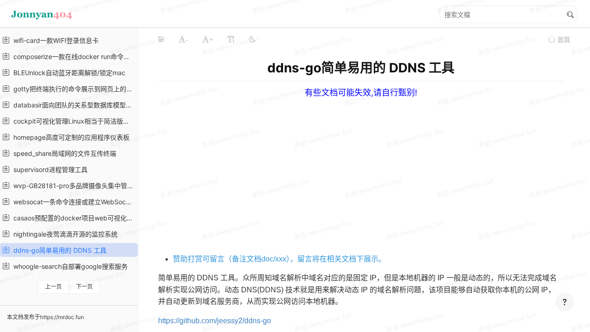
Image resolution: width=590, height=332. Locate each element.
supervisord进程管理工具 (49, 169)
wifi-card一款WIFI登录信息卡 (54, 40)
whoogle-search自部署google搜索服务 (69, 266)
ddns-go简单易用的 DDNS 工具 (58, 250)
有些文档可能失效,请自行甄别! (361, 92)
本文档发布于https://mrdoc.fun (45, 317)
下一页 (84, 286)
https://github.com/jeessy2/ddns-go (214, 321)
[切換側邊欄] (160, 39)
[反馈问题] (564, 302)
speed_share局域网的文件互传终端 (63, 153)
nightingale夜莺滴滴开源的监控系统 (64, 234)
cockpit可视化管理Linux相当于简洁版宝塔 (73, 121)
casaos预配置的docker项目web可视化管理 (73, 218)
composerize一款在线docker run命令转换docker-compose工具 (73, 56)
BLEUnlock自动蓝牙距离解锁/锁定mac (67, 73)
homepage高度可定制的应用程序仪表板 (70, 137)
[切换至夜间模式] (252, 39)
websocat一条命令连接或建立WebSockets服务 (73, 202)
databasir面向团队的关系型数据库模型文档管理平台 (73, 105)
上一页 (53, 286)
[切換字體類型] (231, 39)
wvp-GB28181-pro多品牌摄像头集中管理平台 (73, 186)
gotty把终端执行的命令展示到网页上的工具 (73, 89)
